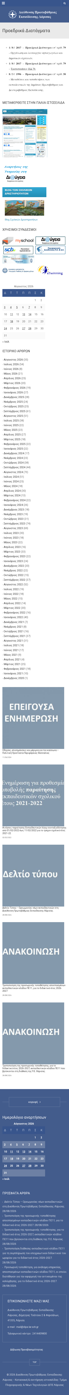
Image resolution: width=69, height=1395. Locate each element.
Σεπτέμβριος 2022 (14, 579)
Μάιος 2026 (10, 373)
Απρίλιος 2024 (12, 490)
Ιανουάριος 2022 (13, 617)
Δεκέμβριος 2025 (14, 397)
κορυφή (33, 1102)
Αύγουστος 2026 (13, 359)
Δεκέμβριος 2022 (14, 565)
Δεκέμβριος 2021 (14, 622)
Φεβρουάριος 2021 (15, 669)
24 (5, 328)
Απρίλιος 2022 (12, 603)
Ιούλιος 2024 (11, 476)
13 (23, 314)
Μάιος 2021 (10, 654)
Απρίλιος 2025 (12, 434)
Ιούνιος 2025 (11, 425)
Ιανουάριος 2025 (13, 448)
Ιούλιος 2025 (11, 420)
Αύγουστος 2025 (13, 415)
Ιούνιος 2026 (11, 369)
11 (11, 314)
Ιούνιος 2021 (11, 650)
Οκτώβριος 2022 (14, 575)
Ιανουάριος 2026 (13, 392)
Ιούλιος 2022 (11, 589)
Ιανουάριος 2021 (13, 673)
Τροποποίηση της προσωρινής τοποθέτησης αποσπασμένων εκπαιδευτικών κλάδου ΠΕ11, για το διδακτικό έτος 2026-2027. (33, 988)
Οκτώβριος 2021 (14, 631)
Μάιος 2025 (10, 430)
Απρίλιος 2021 (12, 659)
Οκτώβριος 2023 (14, 519)
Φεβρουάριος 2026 (15, 387)
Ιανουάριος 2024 (13, 504)
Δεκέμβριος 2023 (14, 509)
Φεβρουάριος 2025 (15, 444)
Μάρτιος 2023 (12, 551)
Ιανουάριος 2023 (13, 561)
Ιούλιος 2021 (11, 645)
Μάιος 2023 (10, 542)
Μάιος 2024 (10, 486)
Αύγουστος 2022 (13, 584)
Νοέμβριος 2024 (13, 458)
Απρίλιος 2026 (12, 378)
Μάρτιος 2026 (12, 383)
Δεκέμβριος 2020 (14, 678)
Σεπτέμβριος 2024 (14, 467)
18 (11, 321)
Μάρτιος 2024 (12, 495)
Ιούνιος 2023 (11, 537)
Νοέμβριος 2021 (13, 626)
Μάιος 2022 (10, 598)
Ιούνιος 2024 (11, 481)
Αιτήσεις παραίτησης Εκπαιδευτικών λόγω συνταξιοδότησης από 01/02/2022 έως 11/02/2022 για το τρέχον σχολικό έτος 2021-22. (34, 830)
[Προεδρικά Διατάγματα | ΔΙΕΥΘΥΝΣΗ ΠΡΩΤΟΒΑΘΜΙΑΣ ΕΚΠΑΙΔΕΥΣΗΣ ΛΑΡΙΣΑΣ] (34, 14)
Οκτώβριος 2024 (14, 462)
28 (29, 328)
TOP (34, 1362)
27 (23, 328)
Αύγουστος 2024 (13, 472)
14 (29, 314)
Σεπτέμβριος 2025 (14, 411)
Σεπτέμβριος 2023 (14, 523)
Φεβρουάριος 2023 (15, 556)
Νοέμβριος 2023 (13, 514)
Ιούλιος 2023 (11, 533)
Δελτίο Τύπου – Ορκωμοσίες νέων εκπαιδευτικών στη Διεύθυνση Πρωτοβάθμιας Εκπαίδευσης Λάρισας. (30, 909)
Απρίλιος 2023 (12, 547)
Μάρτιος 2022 (12, 607)
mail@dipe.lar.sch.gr (27, 1326)
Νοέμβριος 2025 (13, 401)
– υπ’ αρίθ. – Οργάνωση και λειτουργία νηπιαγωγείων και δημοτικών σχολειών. (38, 53)
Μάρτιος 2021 (12, 664)
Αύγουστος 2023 (13, 528)
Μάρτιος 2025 (12, 439)
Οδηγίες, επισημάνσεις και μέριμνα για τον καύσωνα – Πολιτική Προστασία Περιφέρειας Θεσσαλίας (30, 751)
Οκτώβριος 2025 (14, 406)
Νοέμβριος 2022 (13, 570)
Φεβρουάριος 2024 (15, 500)
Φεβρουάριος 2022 (15, 612)
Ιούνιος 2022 (11, 593)
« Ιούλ (5, 341)
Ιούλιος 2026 (11, 364)
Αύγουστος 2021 (13, 640)
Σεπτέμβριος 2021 (14, 636)
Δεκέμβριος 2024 (14, 453)
